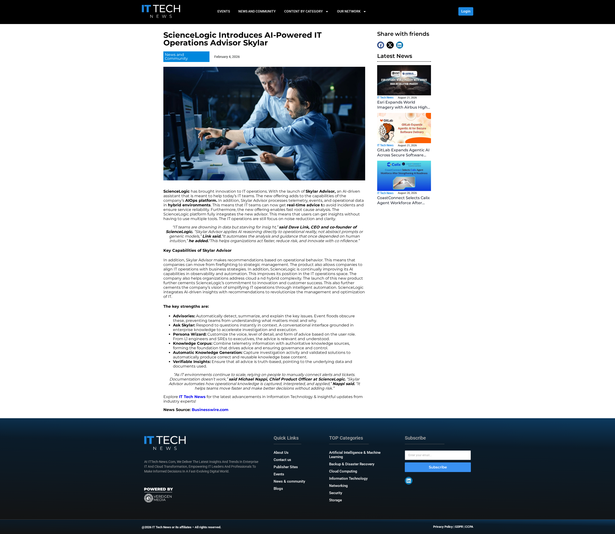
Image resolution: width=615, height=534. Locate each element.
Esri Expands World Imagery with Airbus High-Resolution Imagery (403, 107)
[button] (380, 45)
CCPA (469, 526)
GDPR (459, 526)
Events (223, 11)
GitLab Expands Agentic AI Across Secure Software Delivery (403, 155)
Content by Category (303, 11)
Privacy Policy (443, 526)
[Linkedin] (408, 481)
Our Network (349, 11)
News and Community (257, 11)
